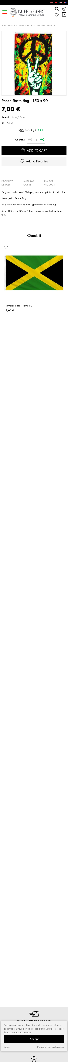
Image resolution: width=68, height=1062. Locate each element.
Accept (34, 1039)
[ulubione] (6, 247)
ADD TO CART (36, 150)
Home (4, 25)
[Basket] (64, 14)
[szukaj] (56, 8)
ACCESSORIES (12, 25)
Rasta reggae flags (26, 25)
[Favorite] (57, 14)
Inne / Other (18, 117)
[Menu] (5, 12)
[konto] (64, 8)
